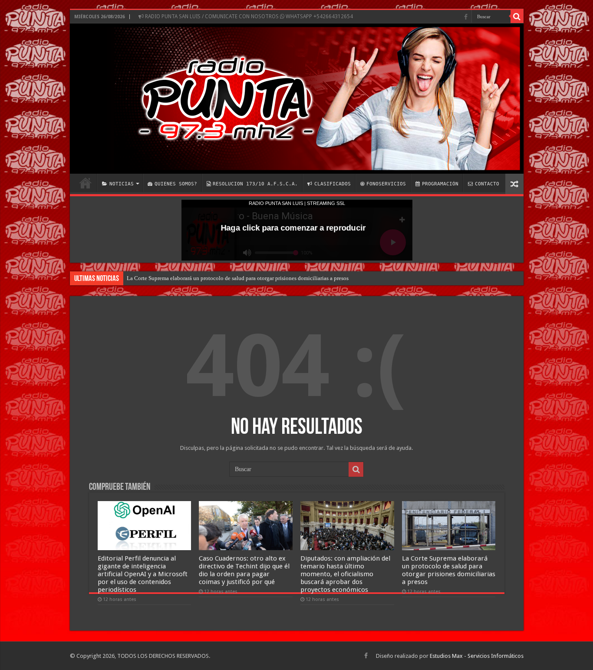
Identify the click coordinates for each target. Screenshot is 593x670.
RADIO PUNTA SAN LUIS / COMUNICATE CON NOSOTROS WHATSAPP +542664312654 (248, 16)
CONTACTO (487, 184)
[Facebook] (465, 17)
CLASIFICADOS (332, 184)
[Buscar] (517, 16)
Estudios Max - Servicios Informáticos (477, 656)
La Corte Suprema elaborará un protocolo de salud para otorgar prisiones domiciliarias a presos (238, 278)
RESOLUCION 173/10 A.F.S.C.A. (255, 184)
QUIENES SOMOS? (176, 184)
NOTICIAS (121, 184)
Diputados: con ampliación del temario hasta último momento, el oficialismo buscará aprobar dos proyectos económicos (345, 574)
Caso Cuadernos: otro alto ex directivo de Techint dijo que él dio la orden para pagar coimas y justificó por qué (244, 570)
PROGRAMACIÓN (440, 184)
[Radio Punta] (297, 98)
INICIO (85, 183)
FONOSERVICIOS (386, 184)
